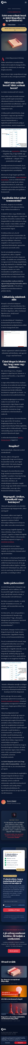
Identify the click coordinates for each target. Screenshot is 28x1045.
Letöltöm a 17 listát (14, 910)
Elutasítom (7, 1042)
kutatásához (16, 151)
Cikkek (9, 8)
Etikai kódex (15, 1038)
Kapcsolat (21, 1038)
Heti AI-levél (4, 1041)
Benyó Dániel (11, 24)
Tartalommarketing (16, 8)
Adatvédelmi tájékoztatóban (20, 1040)
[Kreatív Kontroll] (4, 2)
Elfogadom (20, 1042)
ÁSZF (10, 1038)
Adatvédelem (4, 1038)
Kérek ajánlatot (14, 951)
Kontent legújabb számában (10, 701)
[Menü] (26, 2)
